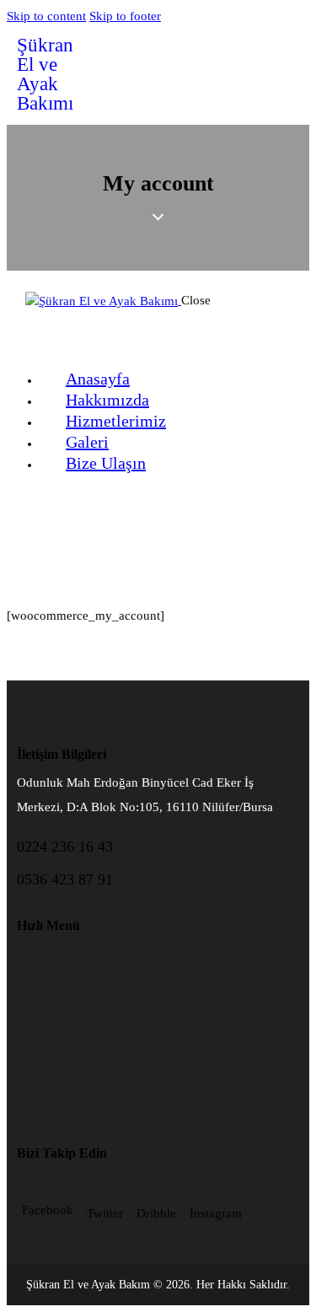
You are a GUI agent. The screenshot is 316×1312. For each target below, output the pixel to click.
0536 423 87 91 (65, 879)
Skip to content (46, 16)
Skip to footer (125, 16)
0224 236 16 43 (65, 846)
